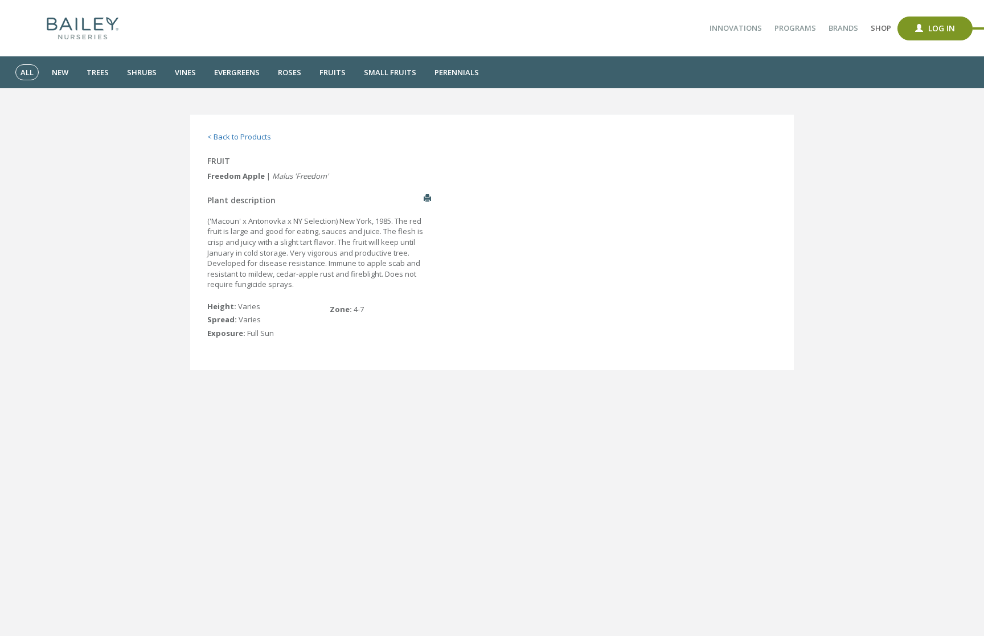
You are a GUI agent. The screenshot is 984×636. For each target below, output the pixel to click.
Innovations (736, 28)
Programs (795, 28)
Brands (843, 28)
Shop (881, 28)
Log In (940, 28)
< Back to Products (239, 137)
